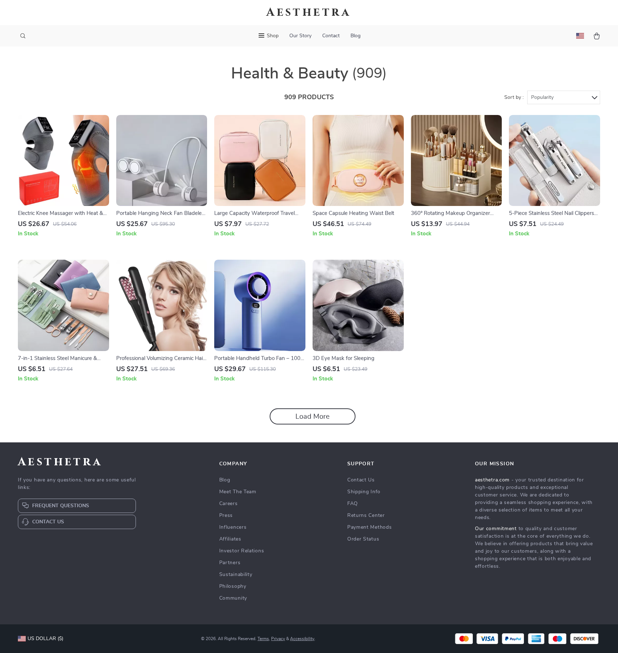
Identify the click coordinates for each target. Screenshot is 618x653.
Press (226, 515)
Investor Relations (241, 550)
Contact (331, 35)
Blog (355, 35)
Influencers (233, 527)
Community (233, 598)
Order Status (363, 539)
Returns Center (366, 515)
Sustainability (235, 574)
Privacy (278, 639)
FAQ (352, 503)
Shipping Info (364, 491)
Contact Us (361, 479)
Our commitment (496, 528)
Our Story (300, 35)
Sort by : (514, 97)
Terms (263, 639)
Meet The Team (237, 491)
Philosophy (232, 586)
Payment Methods (369, 527)
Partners (230, 562)
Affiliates (230, 539)
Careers (228, 503)
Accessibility (302, 639)
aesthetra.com (492, 479)
